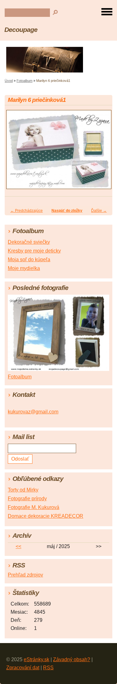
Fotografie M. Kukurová (33, 507)
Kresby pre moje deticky (34, 250)
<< (18, 546)
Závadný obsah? (71, 659)
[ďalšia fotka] (102, 152)
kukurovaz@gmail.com (33, 411)
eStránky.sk (36, 659)
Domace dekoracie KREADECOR (45, 516)
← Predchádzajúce (26, 210)
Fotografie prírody (27, 498)
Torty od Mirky (23, 489)
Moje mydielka (24, 268)
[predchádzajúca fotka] (15, 152)
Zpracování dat (22, 667)
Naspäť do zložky (66, 210)
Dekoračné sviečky (29, 242)
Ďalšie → (99, 210)
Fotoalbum (24, 80)
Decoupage (20, 29)
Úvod (9, 80)
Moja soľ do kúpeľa (29, 259)
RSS (48, 667)
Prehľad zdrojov (25, 574)
